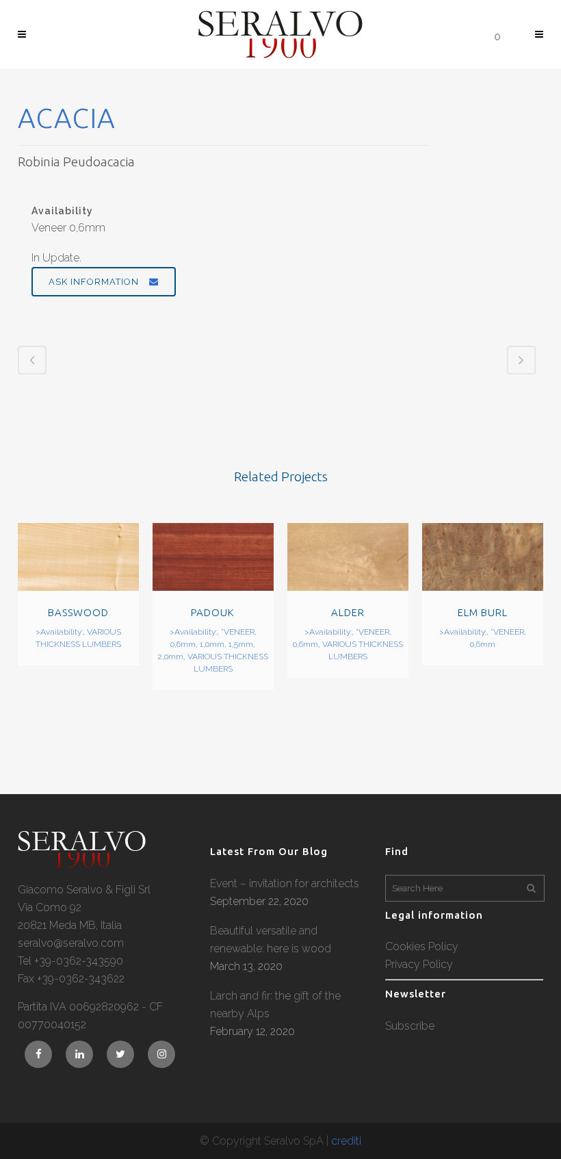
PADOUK (213, 612)
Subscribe (409, 1025)
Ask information (94, 282)
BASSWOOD (78, 612)
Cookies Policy (421, 946)
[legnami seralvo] (82, 864)
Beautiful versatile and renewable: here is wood (270, 939)
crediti (346, 1140)
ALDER (348, 612)
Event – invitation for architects (284, 883)
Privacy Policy (419, 964)
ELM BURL (483, 612)
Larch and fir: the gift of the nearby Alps (275, 1004)
